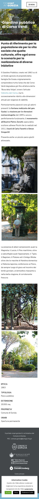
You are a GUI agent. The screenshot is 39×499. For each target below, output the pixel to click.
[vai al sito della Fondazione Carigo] (19, 455)
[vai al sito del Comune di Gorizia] (19, 447)
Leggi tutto (29, 489)
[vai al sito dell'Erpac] (19, 461)
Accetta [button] (8, 492)
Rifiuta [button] (16, 492)
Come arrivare (19, 474)
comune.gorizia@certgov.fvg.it (21, 439)
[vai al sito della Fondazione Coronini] (19, 468)
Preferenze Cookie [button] (27, 493)
